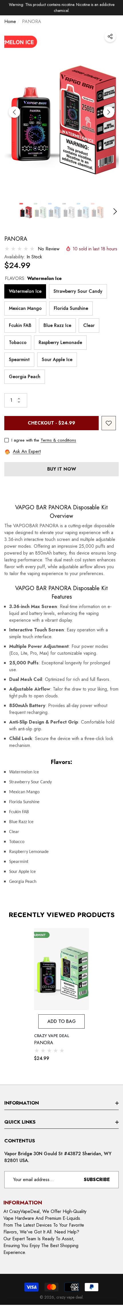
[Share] (110, 36)
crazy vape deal (51, 1036)
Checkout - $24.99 (51, 423)
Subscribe (97, 1179)
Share (110, 36)
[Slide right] (108, 112)
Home (10, 21)
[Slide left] (14, 112)
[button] (25, 211)
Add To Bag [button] (61, 1021)
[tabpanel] (61, 995)
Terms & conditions (58, 440)
